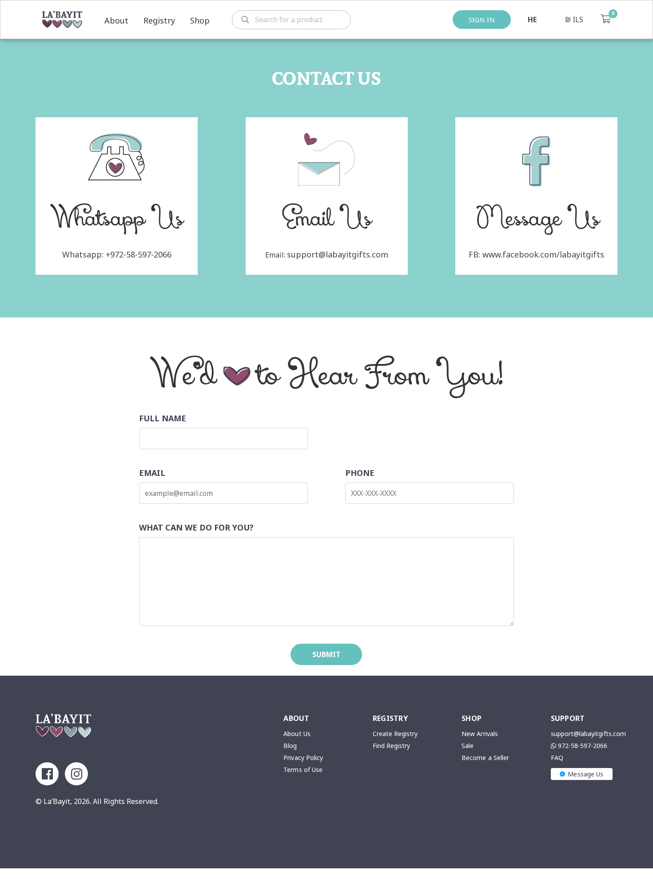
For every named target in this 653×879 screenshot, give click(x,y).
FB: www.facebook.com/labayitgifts (536, 254)
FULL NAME (162, 418)
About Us (296, 733)
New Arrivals (480, 733)
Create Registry (395, 733)
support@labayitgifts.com (337, 254)
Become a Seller (485, 757)
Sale (468, 745)
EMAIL (152, 472)
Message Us (585, 774)
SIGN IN (482, 19)
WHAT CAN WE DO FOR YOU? (196, 527)
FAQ (557, 757)
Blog (290, 745)
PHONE (359, 472)
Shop (200, 20)
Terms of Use (303, 769)
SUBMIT (326, 654)
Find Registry (391, 745)
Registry (159, 20)
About (116, 20)
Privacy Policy (303, 757)
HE (532, 19)
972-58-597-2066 (582, 745)
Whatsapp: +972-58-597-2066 (116, 254)
